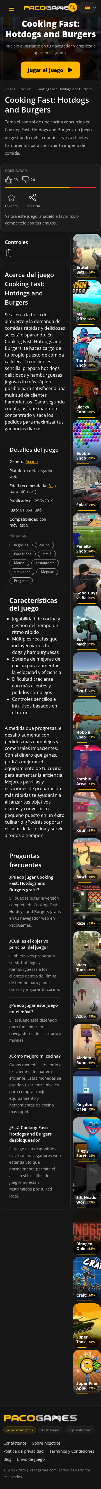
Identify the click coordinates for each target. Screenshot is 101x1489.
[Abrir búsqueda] (72, 7)
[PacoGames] (40, 1419)
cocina (44, 544)
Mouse (19, 562)
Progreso (21, 580)
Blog (7, 1459)
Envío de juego (31, 1459)
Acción (32, 461)
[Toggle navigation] (11, 8)
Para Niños (22, 553)
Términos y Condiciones (71, 1451)
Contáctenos (15, 1443)
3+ (51, 485)
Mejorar (47, 571)
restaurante (45, 562)
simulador (22, 571)
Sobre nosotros (46, 1443)
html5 (46, 553)
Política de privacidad (23, 1451)
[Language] (91, 7)
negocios (21, 544)
